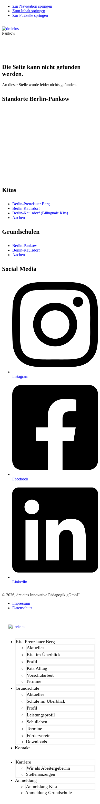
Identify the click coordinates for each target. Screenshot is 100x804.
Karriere (23, 762)
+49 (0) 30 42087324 (23, 131)
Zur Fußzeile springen (30, 15)
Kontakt (22, 747)
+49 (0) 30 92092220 (23, 171)
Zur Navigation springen (32, 6)
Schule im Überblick (46, 701)
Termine (33, 681)
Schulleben (37, 721)
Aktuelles (35, 647)
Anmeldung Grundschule (48, 792)
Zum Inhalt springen (28, 11)
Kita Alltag (37, 668)
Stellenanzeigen (40, 774)
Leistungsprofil (41, 714)
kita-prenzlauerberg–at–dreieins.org (30, 135)
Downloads (36, 741)
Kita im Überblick (44, 654)
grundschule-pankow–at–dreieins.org (32, 176)
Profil (32, 661)
